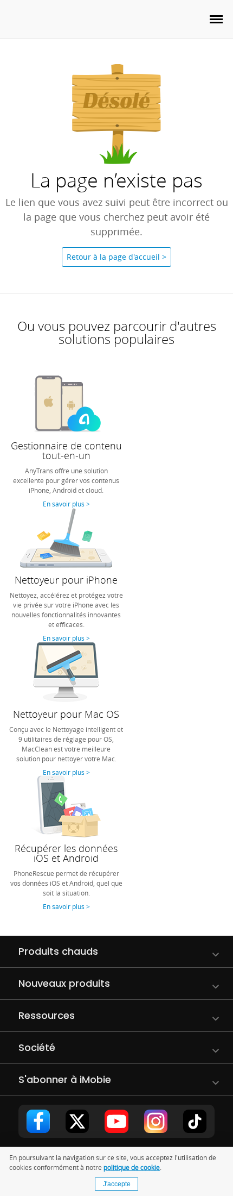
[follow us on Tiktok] (194, 1121)
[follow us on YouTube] (116, 1121)
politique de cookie (131, 1167)
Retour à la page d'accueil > (116, 257)
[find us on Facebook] (38, 1121)
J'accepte (117, 1184)
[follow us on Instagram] (155, 1121)
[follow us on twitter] (77, 1121)
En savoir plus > (66, 503)
